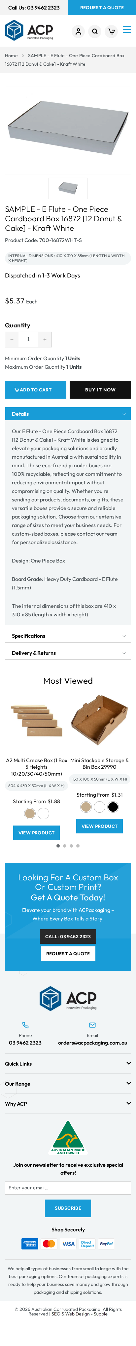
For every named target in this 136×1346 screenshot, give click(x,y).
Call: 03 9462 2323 (68, 936)
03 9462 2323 (25, 1042)
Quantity (17, 325)
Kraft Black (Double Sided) (113, 807)
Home (11, 55)
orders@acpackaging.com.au (92, 1042)
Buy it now (100, 390)
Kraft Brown (29, 813)
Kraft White (43, 813)
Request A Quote (102, 8)
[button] (94, 31)
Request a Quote (68, 954)
